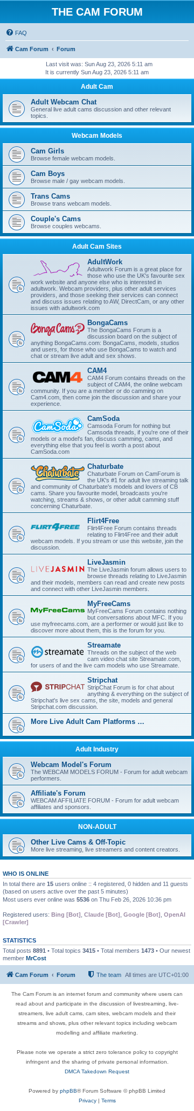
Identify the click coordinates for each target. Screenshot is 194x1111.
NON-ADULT (97, 827)
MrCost (36, 958)
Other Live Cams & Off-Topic (78, 842)
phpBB (68, 1091)
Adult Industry (97, 749)
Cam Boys (48, 174)
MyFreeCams (108, 604)
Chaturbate (105, 466)
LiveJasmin (106, 562)
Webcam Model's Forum (71, 765)
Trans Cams (50, 196)
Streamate (104, 645)
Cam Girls (47, 151)
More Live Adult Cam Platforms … (87, 722)
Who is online (25, 873)
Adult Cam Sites (97, 246)
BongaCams (107, 323)
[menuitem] (16, 32)
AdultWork (104, 262)
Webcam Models (97, 135)
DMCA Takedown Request (97, 1071)
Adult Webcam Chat (63, 102)
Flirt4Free (103, 521)
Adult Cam (97, 86)
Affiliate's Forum (58, 793)
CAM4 (97, 371)
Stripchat (102, 680)
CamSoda (103, 418)
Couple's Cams (56, 219)
